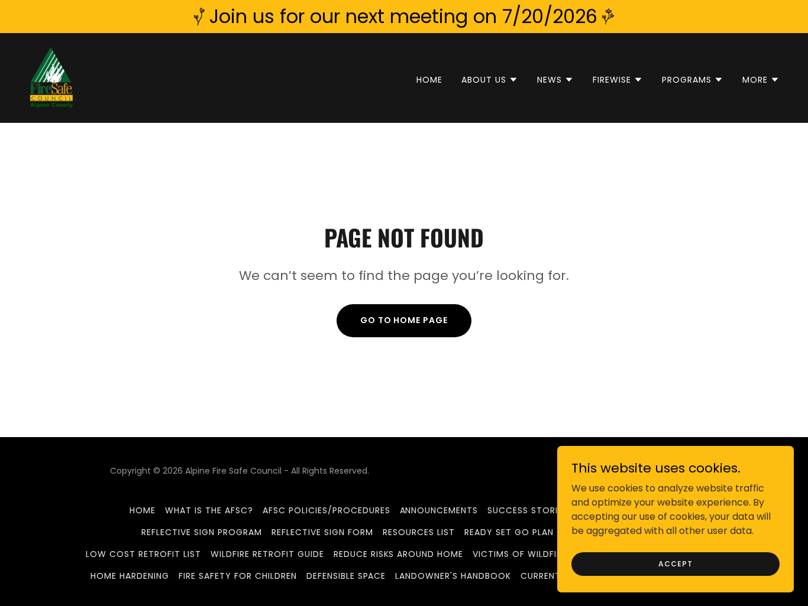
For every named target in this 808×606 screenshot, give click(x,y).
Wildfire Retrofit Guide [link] (267, 554)
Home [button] (143, 510)
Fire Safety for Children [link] (238, 576)
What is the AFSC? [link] (209, 510)
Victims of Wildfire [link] (520, 554)
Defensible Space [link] (346, 576)
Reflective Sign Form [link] (322, 532)
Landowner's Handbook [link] (453, 576)
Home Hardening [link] (130, 576)
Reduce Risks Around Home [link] (399, 554)
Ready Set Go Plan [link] (509, 532)
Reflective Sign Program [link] (201, 532)
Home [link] (429, 80)
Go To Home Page (404, 320)
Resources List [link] (419, 532)
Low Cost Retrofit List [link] (143, 554)
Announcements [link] (439, 510)
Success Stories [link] (527, 510)
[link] (51, 77)
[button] (489, 80)
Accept (675, 563)
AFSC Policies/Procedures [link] (326, 510)
